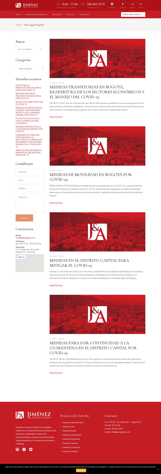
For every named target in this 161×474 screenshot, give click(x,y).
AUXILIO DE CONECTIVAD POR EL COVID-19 (29, 103)
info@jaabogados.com (25, 237)
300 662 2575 (117, 428)
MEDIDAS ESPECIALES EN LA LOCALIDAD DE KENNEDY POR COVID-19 (29, 129)
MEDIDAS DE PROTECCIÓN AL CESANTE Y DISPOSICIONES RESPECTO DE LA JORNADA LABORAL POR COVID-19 (29, 111)
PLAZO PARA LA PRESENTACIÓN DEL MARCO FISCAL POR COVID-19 (28, 87)
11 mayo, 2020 (57, 83)
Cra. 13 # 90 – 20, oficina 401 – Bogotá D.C (122, 422)
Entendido (81, 470)
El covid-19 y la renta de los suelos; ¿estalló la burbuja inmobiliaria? (27, 120)
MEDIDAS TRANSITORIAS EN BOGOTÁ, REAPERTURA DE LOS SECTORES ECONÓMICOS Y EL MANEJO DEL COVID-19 (97, 91)
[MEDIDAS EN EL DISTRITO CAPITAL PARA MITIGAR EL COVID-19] (97, 232)
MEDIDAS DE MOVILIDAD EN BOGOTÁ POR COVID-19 (91, 177)
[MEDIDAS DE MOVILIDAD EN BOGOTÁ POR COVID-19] (97, 146)
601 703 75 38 (114, 425)
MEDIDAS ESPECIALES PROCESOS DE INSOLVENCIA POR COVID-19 (28, 96)
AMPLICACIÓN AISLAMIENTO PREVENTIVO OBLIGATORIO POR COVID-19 (29, 152)
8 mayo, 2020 (56, 170)
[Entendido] (158, 469)
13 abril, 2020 (57, 339)
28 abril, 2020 (57, 256)
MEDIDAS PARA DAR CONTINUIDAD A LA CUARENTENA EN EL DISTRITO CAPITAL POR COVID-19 (93, 347)
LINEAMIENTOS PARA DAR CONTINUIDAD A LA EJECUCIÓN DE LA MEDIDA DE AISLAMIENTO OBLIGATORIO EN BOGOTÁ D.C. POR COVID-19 (29, 141)
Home (18, 25)
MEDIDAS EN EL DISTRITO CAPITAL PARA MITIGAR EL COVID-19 (89, 263)
